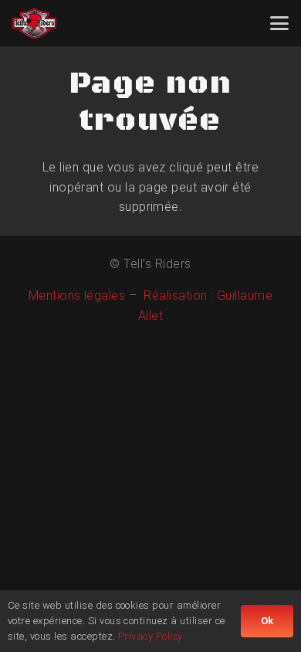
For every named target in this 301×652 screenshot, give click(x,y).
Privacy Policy (150, 636)
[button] (279, 23)
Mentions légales (77, 295)
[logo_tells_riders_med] (34, 23)
